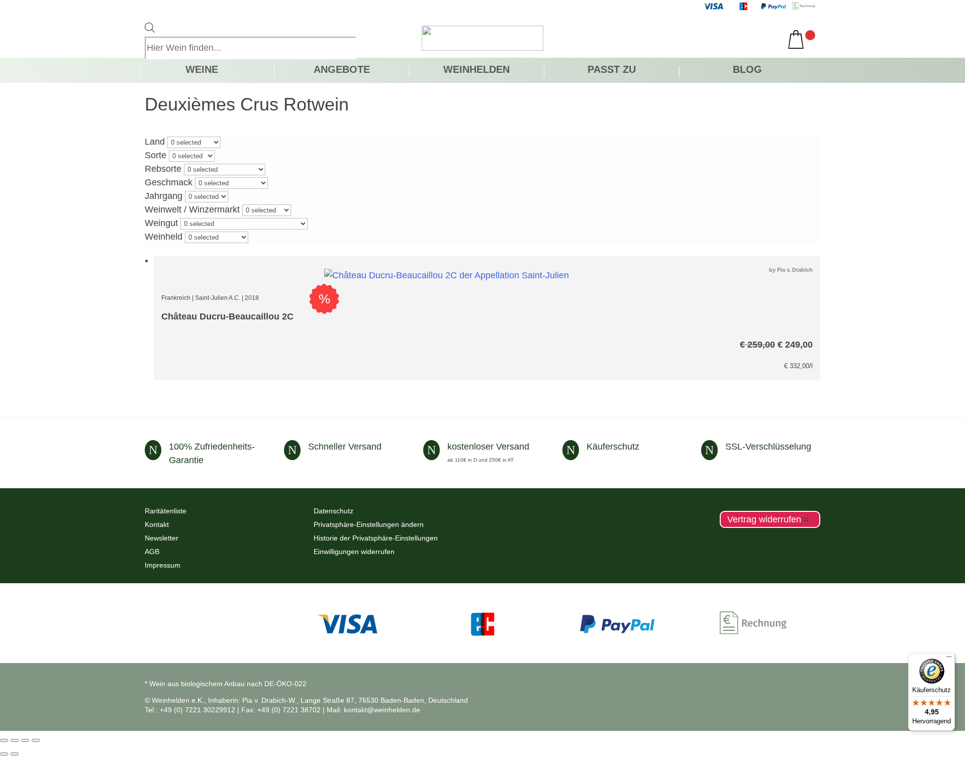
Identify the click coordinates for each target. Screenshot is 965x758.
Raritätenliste (165, 511)
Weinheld (163, 237)
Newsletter (161, 538)
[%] (446, 275)
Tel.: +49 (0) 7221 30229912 (190, 710)
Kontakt (157, 524)
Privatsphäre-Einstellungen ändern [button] (369, 524)
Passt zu (612, 70)
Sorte (155, 155)
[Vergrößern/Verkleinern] (4, 740)
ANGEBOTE (342, 70)
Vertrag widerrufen (764, 519)
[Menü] (949, 659)
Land (155, 142)
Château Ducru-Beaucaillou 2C (227, 316)
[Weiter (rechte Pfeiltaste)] (15, 753)
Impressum (162, 565)
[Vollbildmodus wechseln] (15, 740)
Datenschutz (333, 511)
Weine (201, 70)
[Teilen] (25, 740)
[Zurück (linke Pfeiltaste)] (4, 753)
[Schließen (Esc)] (36, 740)
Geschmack (168, 182)
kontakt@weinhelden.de (382, 710)
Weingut (161, 223)
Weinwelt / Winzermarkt (192, 209)
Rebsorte (163, 169)
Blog (747, 70)
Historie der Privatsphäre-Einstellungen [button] (376, 538)
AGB (152, 552)
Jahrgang (163, 196)
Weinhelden (476, 70)
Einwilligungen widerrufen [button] (354, 552)
